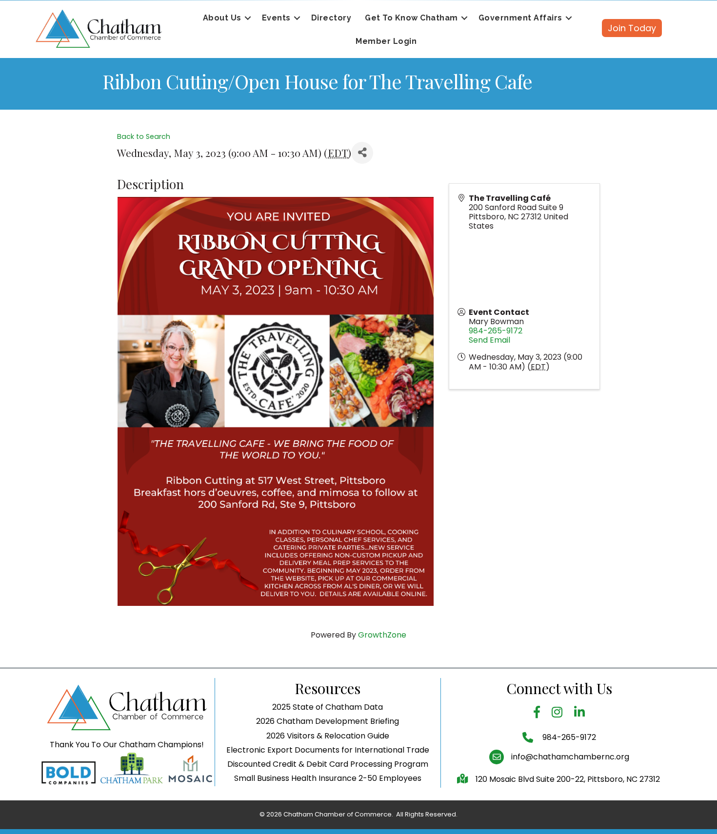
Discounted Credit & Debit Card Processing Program (327, 764)
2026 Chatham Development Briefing (327, 721)
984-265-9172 (495, 330)
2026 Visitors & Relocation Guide (327, 735)
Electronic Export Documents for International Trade (327, 750)
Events (276, 17)
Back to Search (143, 136)
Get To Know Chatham (411, 17)
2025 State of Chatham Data (327, 707)
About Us (222, 17)
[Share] (362, 153)
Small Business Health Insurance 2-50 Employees (327, 778)
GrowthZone (382, 634)
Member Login (386, 41)
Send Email (489, 340)
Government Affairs (520, 17)
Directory (331, 17)
